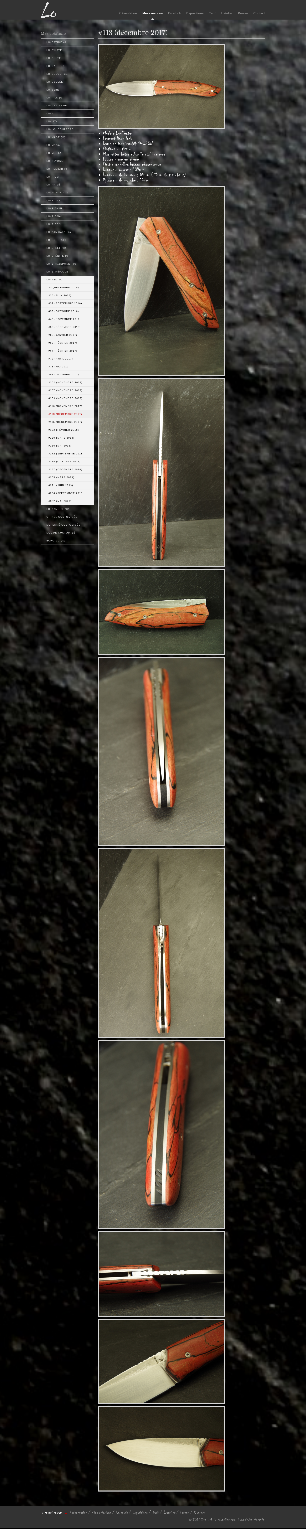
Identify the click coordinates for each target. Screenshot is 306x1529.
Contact (259, 13)
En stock (174, 13)
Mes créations (152, 13)
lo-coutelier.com (51, 1512)
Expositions (195, 13)
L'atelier (227, 13)
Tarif (212, 13)
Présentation (127, 13)
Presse (243, 13)
